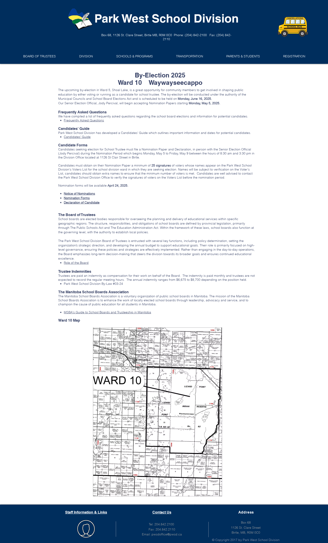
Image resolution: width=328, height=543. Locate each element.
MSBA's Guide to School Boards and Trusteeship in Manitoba (107, 312)
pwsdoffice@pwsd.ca (167, 534)
